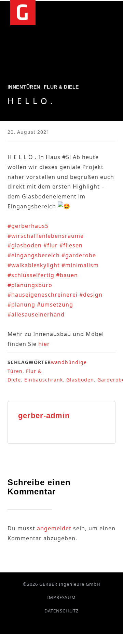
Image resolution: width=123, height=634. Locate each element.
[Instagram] (57, 623)
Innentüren (24, 87)
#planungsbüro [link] (30, 285)
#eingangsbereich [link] (34, 255)
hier (44, 344)
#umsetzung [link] (55, 304)
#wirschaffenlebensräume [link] (46, 236)
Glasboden (80, 379)
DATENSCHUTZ (61, 611)
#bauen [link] (67, 275)
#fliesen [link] (71, 245)
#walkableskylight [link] (34, 265)
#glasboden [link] (25, 245)
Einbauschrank (43, 379)
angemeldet (54, 528)
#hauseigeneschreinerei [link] (43, 294)
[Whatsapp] (66, 623)
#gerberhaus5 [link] (28, 226)
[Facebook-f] (49, 623)
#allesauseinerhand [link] (36, 314)
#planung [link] (21, 304)
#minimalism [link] (80, 265)
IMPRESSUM (61, 597)
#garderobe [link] (79, 255)
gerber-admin (44, 415)
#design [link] (90, 294)
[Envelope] (74, 623)
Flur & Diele (61, 87)
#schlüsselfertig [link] (31, 275)
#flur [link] (50, 245)
